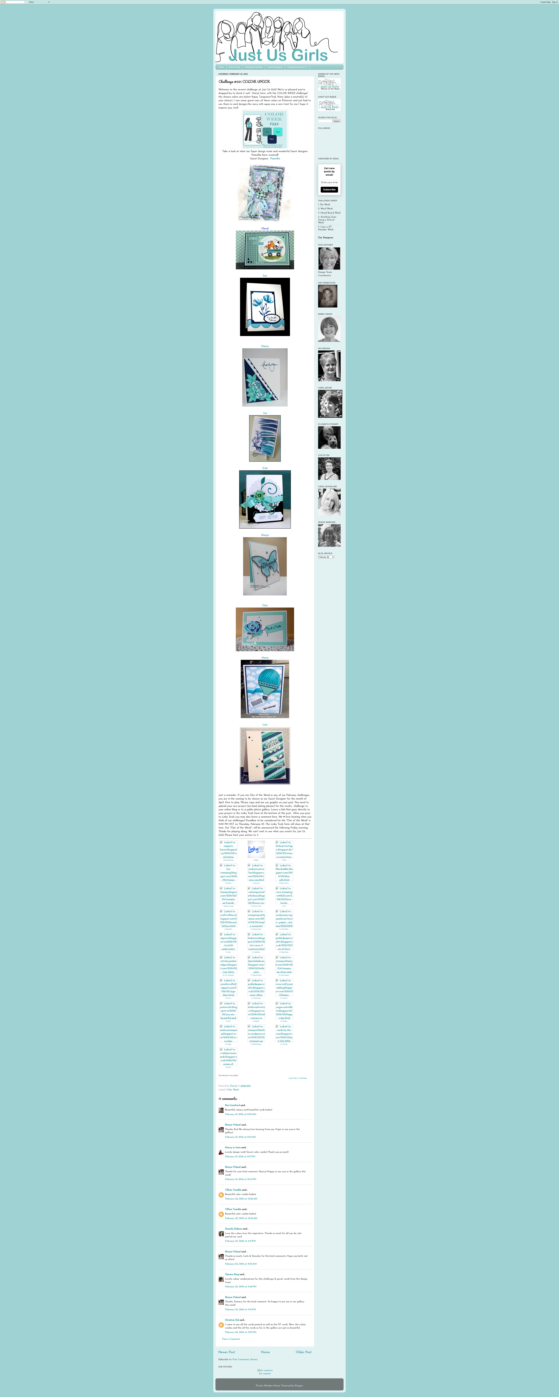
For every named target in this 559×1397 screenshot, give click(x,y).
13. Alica (228, 952)
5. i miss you (256, 883)
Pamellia (275, 158)
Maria (265, 658)
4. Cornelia (228, 883)
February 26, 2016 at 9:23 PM (240, 1332)
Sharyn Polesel (233, 1125)
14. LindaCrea (256, 952)
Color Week (233, 1090)
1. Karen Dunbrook (228, 860)
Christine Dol (232, 1320)
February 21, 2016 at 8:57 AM (240, 1137)
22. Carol (228, 1021)
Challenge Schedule (254, 67)
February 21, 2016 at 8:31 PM (240, 1157)
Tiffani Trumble (233, 1190)
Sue (265, 276)
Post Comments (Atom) (245, 1359)
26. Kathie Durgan (256, 1044)
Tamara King (232, 1274)
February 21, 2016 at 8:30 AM (240, 1114)
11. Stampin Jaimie (256, 929)
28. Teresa (228, 1067)
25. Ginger (228, 1044)
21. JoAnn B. (284, 998)
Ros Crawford (232, 1105)
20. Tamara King (256, 998)
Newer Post (226, 1352)
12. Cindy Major (283, 929)
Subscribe (329, 189)
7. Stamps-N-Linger (228, 906)
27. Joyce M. (283, 1044)
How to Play (234, 67)
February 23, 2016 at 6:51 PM (240, 1241)
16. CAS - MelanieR (228, 975)
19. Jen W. (228, 998)
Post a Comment (231, 1339)
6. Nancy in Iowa (284, 883)
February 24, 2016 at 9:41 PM (240, 1309)
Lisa (265, 724)
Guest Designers (275, 67)
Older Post (304, 1352)
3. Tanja (284, 860)
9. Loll (284, 906)
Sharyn (265, 535)
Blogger (299, 1386)
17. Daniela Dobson (256, 975)
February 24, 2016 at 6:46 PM (240, 1287)
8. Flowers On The (256, 906)
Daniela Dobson (233, 1229)
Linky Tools (293, 1078)
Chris (265, 605)
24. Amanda (284, 1021)
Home (221, 67)
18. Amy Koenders (284, 975)
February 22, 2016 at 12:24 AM (241, 1218)
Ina (265, 413)
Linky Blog (303, 1078)
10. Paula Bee (228, 929)
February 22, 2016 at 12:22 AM (241, 1199)
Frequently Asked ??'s (297, 67)
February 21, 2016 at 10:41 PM (240, 1179)
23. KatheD (256, 1021)
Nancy (265, 346)
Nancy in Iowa (233, 1147)
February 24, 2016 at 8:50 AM (241, 1264)
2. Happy (256, 860)
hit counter (265, 1374)
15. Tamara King (283, 952)
